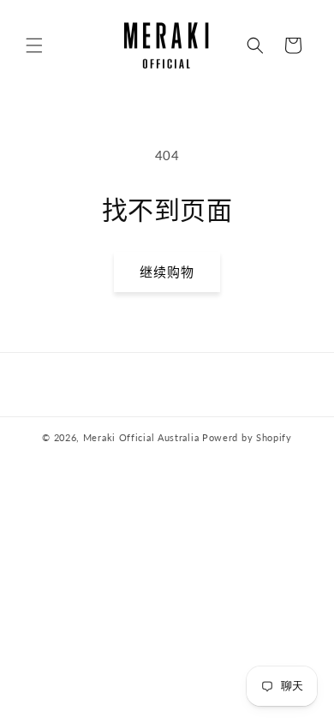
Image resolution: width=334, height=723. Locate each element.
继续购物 (167, 271)
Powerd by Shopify (247, 437)
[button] (34, 45)
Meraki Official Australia (141, 437)
